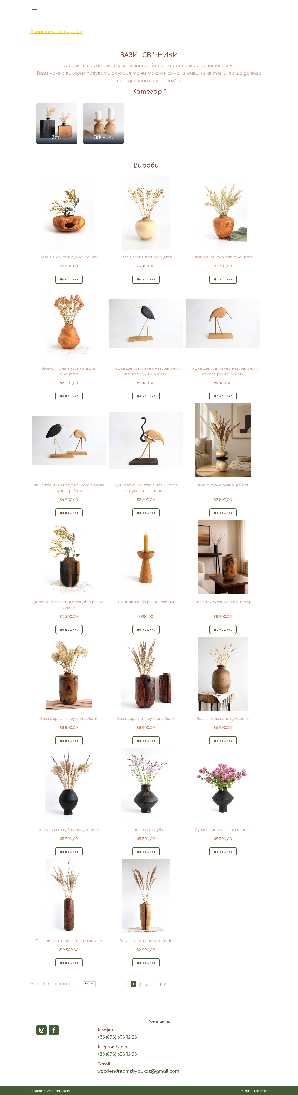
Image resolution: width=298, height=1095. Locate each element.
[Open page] (149, 9)
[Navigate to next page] (165, 984)
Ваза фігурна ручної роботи (222, 485)
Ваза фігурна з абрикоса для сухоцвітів (68, 371)
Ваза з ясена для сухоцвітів (146, 257)
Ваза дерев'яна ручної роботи (69, 718)
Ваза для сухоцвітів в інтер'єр (223, 602)
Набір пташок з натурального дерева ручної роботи (68, 488)
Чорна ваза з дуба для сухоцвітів (69, 830)
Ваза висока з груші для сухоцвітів (69, 941)
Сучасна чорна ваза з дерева (223, 830)
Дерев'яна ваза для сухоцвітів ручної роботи (69, 605)
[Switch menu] (34, 9)
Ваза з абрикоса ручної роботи (69, 257)
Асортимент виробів (56, 31)
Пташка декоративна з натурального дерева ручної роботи (145, 371)
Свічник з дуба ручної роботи (146, 602)
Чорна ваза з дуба (146, 830)
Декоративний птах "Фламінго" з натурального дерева (146, 488)
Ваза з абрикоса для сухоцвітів (222, 257)
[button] (256, 9)
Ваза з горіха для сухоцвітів (223, 718)
